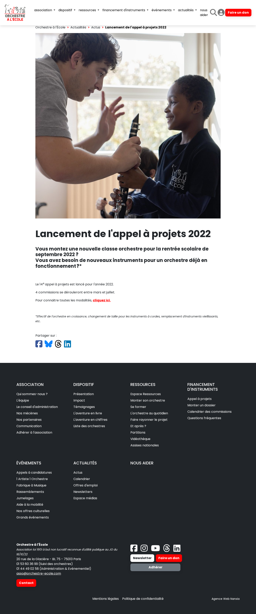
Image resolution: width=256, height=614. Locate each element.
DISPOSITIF (83, 384)
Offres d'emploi (85, 485)
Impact (79, 400)
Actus (95, 27)
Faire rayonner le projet (149, 419)
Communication (29, 426)
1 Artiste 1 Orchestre (32, 479)
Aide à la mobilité (29, 504)
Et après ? (138, 426)
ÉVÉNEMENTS (28, 463)
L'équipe (22, 400)
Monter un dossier (201, 405)
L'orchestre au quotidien (149, 413)
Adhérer (155, 567)
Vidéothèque (140, 439)
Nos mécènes (27, 413)
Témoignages (84, 407)
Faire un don (238, 12)
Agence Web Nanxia (226, 599)
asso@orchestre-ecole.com (38, 573)
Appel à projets (199, 399)
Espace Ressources (145, 394)
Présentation (83, 394)
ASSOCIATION (30, 384)
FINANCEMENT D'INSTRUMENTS (202, 387)
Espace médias (85, 498)
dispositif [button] (65, 10)
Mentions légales (105, 598)
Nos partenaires (29, 419)
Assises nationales (144, 445)
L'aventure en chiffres (90, 419)
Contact (26, 583)
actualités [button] (186, 10)
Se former (138, 407)
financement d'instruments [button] (124, 10)
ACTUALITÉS (85, 463)
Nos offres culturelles (33, 511)
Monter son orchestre (147, 400)
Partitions (137, 432)
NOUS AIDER (141, 463)
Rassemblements (30, 491)
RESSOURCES (142, 384)
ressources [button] (88, 10)
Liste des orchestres (89, 426)
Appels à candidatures (34, 472)
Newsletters (82, 491)
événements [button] (162, 10)
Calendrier (81, 479)
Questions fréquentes (204, 418)
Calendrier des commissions (209, 411)
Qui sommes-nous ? (32, 394)
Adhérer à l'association (34, 432)
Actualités (78, 27)
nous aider (204, 12)
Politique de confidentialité (143, 598)
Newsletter (142, 558)
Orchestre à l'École (50, 27)
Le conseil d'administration (37, 407)
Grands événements (32, 517)
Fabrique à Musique (31, 485)
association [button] (43, 10)
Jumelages (25, 498)
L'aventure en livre (87, 413)
